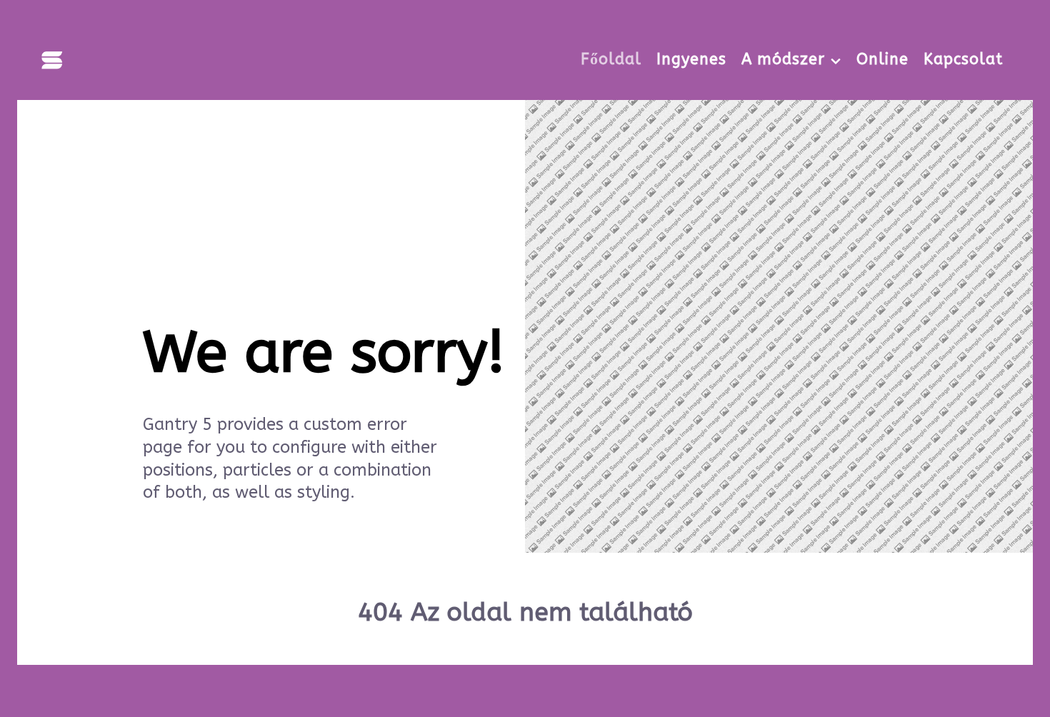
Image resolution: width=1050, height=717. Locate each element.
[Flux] (52, 58)
